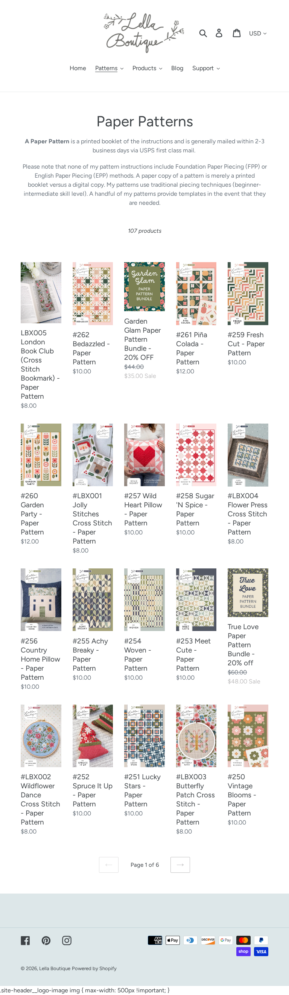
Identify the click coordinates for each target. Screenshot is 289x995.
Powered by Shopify (94, 968)
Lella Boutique (54, 968)
